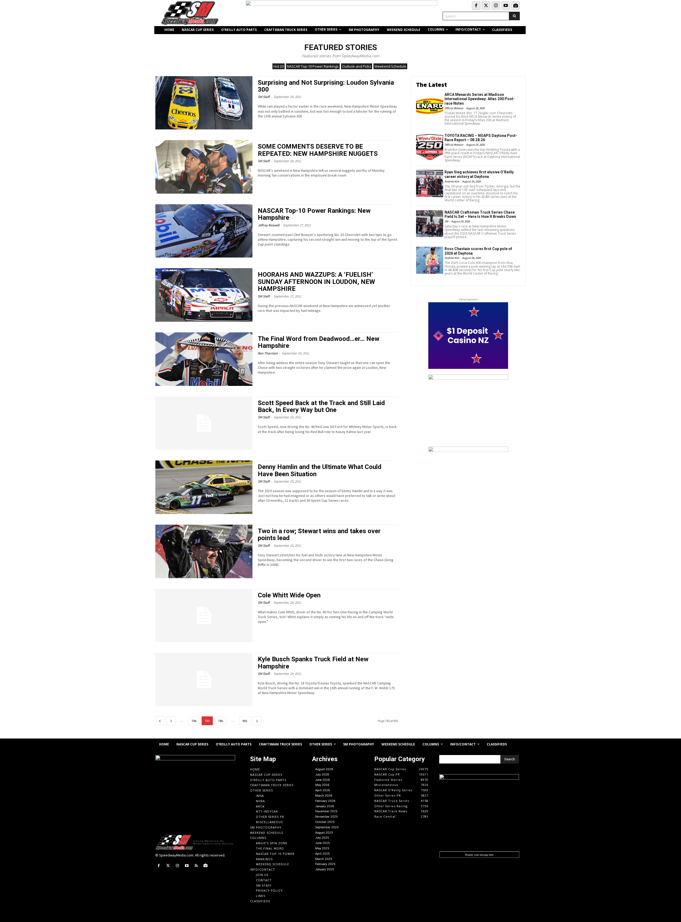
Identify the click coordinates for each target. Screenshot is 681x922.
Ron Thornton (268, 353)
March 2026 (323, 795)
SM (446, 221)
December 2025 (326, 811)
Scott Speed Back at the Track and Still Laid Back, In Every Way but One (321, 406)
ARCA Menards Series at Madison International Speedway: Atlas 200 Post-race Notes (480, 99)
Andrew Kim (452, 181)
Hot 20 (278, 66)
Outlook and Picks (356, 66)
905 (244, 721)
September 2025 (327, 827)
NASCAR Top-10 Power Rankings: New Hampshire (314, 214)
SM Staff (264, 97)
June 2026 (322, 780)
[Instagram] (496, 5)
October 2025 (325, 822)
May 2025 (322, 848)
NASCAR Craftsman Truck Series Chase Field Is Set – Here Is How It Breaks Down (480, 214)
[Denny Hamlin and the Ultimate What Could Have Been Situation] (203, 487)
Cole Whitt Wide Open (289, 595)
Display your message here (479, 854)
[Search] (514, 16)
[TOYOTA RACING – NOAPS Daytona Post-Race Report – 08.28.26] (429, 147)
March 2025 (323, 859)
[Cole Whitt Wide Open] (203, 615)
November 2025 (326, 816)
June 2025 (322, 843)
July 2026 (322, 774)
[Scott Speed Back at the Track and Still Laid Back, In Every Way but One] (203, 423)
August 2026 (324, 769)
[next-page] (256, 720)
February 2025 (325, 864)
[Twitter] (486, 5)
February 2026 (325, 801)
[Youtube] (505, 5)
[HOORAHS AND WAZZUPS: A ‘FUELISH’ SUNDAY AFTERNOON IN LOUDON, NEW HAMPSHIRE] (203, 295)
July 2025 (322, 837)
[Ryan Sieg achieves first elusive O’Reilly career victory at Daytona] (429, 183)
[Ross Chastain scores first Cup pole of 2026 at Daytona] (429, 260)
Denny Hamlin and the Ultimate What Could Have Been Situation (319, 470)
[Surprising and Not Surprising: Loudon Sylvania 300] (203, 103)
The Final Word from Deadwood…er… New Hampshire (318, 342)
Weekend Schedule (390, 66)
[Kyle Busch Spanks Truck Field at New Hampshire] (203, 679)
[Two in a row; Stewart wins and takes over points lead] (203, 551)
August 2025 (324, 832)
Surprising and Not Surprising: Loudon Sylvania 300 (326, 86)
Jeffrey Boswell (268, 225)
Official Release (454, 108)
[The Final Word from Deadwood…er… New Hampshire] (203, 359)
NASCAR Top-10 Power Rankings (313, 66)
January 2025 (324, 869)
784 (194, 721)
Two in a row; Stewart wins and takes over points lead (319, 534)
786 (220, 721)
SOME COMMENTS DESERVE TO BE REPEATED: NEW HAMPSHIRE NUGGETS (318, 150)
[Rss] (196, 865)
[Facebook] (476, 5)
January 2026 (324, 806)
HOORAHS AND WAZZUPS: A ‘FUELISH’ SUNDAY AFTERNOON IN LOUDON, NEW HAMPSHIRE (316, 281)
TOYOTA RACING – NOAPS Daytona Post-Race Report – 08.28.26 (481, 137)
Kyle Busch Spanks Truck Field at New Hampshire (313, 662)
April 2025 (322, 853)
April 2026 (322, 790)
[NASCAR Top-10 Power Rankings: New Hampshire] (203, 231)
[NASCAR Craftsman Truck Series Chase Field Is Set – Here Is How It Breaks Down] (429, 223)
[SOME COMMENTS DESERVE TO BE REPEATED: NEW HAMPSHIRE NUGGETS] (203, 167)
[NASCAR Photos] (515, 5)
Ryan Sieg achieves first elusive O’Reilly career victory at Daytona (479, 174)
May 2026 (322, 785)
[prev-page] (159, 720)
